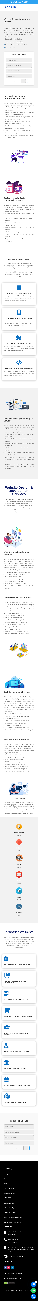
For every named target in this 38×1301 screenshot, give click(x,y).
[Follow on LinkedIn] (12, 1267)
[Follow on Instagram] (8, 1267)
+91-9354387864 (13, 1242)
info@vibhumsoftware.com (16, 1256)
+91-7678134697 (13, 1239)
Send (29, 81)
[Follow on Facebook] (5, 1267)
